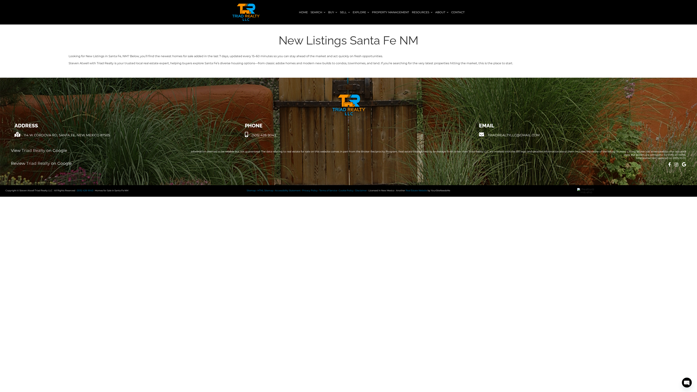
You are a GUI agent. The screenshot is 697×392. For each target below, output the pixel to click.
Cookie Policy (346, 190)
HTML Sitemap (265, 190)
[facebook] (669, 164)
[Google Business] (684, 164)
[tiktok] (676, 164)
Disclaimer (361, 190)
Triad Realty (33, 150)
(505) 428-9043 (85, 190)
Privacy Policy (310, 190)
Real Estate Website (416, 190)
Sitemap (251, 190)
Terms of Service (328, 190)
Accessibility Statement (288, 190)
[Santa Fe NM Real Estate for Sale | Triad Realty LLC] (246, 5)
